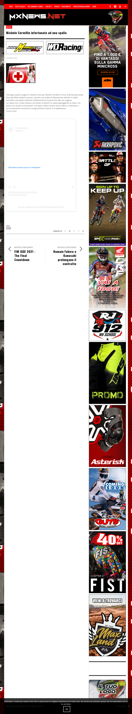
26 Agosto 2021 (11, 58)
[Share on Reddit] (78, 231)
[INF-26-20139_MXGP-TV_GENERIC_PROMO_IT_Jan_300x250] (107, 167)
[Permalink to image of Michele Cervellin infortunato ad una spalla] (20, 73)
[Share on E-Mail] (83, 231)
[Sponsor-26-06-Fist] (107, 562)
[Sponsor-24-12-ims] (107, 373)
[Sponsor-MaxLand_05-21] (107, 625)
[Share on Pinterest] (74, 231)
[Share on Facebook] (65, 231)
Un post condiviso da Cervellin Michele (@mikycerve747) (41, 207)
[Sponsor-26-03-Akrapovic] (107, 119)
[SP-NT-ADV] (107, 689)
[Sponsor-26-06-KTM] (107, 56)
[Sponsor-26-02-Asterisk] (107, 436)
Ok (66, 709)
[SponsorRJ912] (107, 325)
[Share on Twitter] (69, 231)
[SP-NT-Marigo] (24, 47)
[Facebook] (110, 6)
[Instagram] (115, 6)
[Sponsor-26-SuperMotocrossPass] (107, 214)
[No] (128, 706)
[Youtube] (120, 6)
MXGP (8, 228)
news (9, 27)
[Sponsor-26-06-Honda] (107, 277)
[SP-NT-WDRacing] (65, 47)
